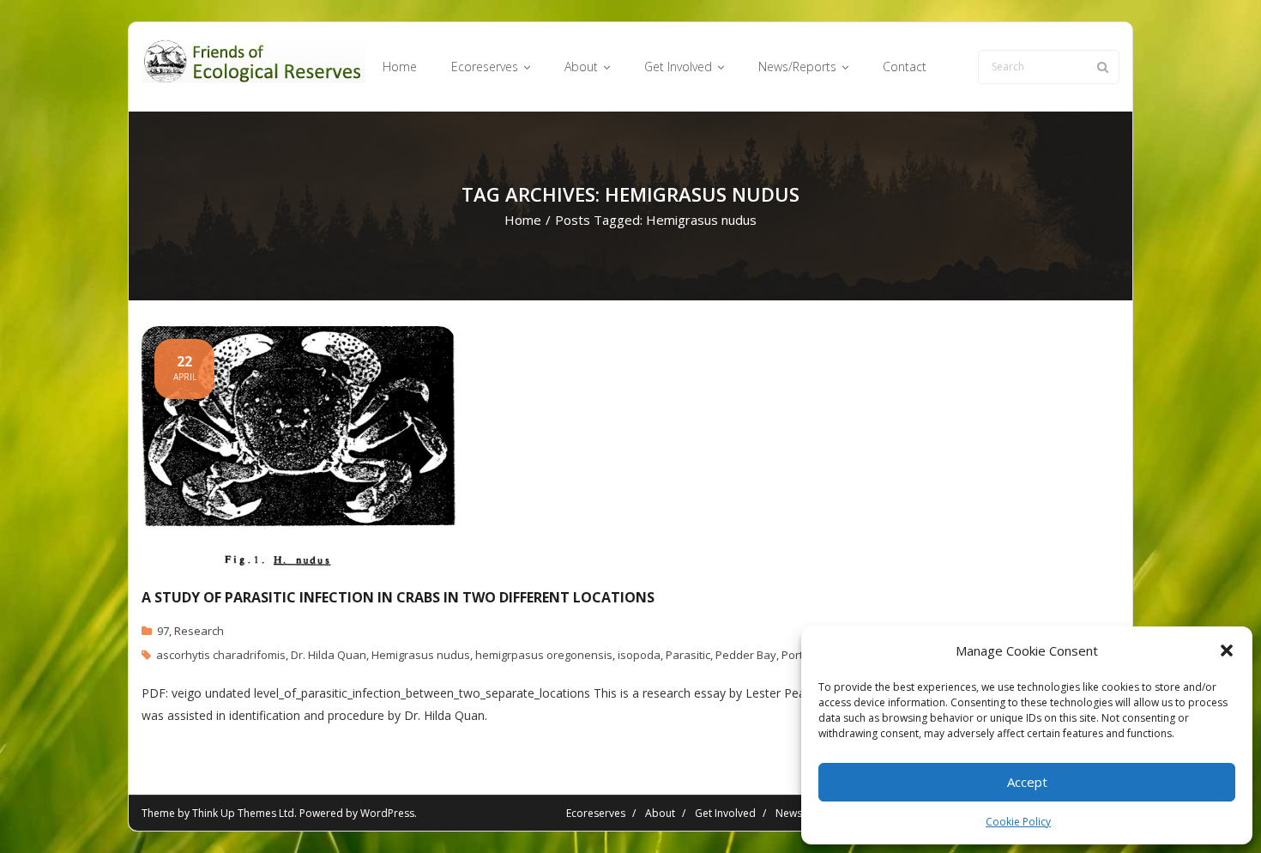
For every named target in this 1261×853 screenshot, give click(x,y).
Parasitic (688, 654)
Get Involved (725, 813)
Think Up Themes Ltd (243, 813)
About (660, 813)
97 (163, 630)
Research (199, 630)
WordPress (387, 813)
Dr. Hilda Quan (328, 654)
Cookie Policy (1018, 821)
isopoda (639, 654)
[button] (1226, 650)
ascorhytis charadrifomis (221, 654)
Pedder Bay (745, 654)
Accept (1027, 781)
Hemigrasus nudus (420, 654)
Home (522, 219)
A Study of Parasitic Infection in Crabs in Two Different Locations (398, 597)
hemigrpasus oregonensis (543, 654)
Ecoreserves (595, 813)
